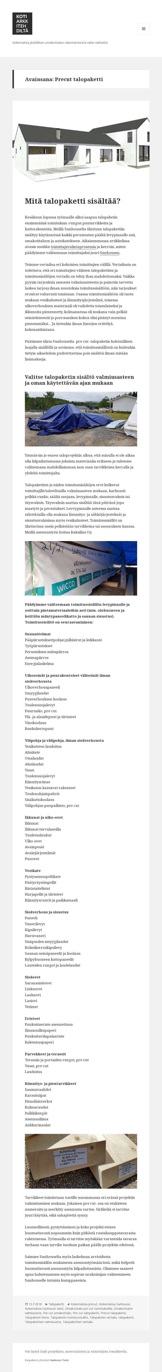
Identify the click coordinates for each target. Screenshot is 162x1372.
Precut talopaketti (113, 1313)
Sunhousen (109, 252)
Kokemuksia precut (84, 1304)
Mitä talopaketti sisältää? (72, 201)
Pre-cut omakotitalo (57, 1313)
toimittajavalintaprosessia (73, 246)
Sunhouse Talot (59, 1360)
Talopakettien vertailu (78, 1322)
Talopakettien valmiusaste (43, 1322)
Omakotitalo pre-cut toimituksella (88, 1309)
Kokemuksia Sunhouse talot (44, 1309)
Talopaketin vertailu (103, 1317)
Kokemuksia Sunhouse (114, 1304)
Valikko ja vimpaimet (144, 34)
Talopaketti (56, 1304)
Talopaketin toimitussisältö (69, 1317)
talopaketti (126, 1317)
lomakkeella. (118, 1351)
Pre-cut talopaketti (86, 1313)
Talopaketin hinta (37, 1317)
